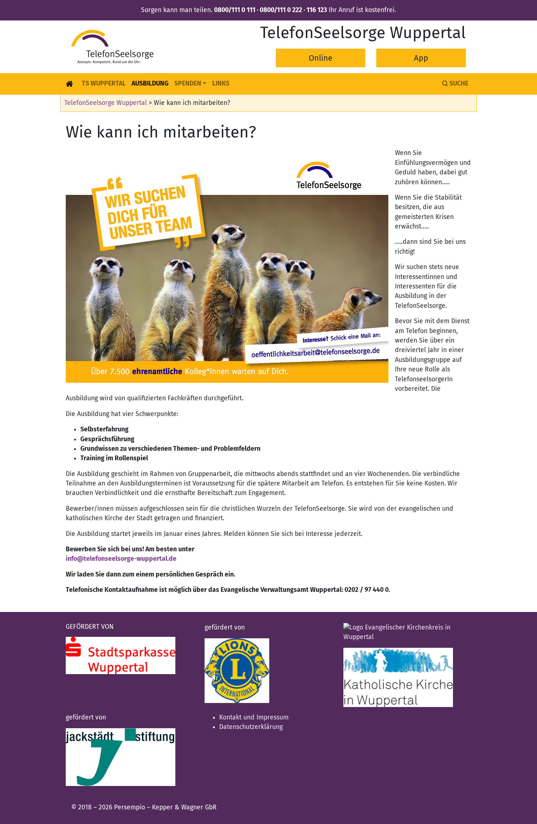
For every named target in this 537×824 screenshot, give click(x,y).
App (421, 58)
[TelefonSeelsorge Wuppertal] (112, 46)
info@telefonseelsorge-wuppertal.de (121, 559)
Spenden (187, 83)
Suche (458, 83)
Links (220, 83)
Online (320, 58)
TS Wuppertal (104, 83)
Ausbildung (150, 83)
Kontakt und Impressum (254, 717)
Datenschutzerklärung (251, 727)
